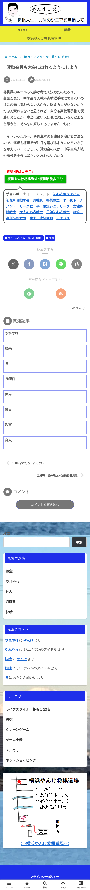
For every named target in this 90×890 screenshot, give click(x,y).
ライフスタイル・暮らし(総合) (25, 237)
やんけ (22, 659)
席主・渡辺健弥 (41, 218)
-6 (6, 677)
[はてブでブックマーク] (45, 264)
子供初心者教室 (58, 212)
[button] (76, 264)
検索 (6, 534)
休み (9, 591)
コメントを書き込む (45, 504)
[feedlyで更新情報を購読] (29, 293)
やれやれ (12, 581)
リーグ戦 (26, 206)
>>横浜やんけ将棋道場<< (45, 843)
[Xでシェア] (13, 264)
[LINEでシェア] (61, 264)
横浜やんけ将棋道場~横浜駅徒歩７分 (35, 179)
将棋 (51, 237)
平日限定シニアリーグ (53, 206)
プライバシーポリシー (45, 876)
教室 (9, 571)
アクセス (63, 218)
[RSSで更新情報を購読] (61, 293)
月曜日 (11, 601)
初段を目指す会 (18, 200)
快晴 (9, 612)
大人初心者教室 (31, 212)
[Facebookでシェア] (29, 264)
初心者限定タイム (66, 194)
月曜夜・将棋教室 (46, 200)
